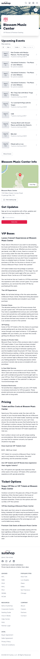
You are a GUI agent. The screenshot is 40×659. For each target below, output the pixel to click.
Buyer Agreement (7, 635)
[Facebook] (2, 561)
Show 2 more (7, 154)
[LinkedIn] (14, 561)
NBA (3, 580)
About (23, 606)
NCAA (3, 596)
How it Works (6, 616)
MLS (2, 590)
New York (24, 577)
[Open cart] (29, 2)
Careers (23, 609)
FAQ (3, 622)
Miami (23, 583)
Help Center (5, 619)
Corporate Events (7, 609)
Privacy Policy (6, 641)
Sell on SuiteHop (7, 606)
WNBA (3, 593)
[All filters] (3, 47)
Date (8, 47)
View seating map (11, 199)
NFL (2, 577)
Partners (23, 612)
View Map (32, 184)
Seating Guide (6, 612)
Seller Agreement (7, 638)
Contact (24, 616)
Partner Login (6, 626)
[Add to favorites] (36, 10)
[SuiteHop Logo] (6, 3)
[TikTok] (10, 561)
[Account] (33, 2)
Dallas (23, 586)
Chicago (23, 593)
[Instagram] (6, 561)
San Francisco (25, 590)
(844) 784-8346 (7, 557)
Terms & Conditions (8, 645)
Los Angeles (25, 580)
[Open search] (25, 2)
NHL (3, 586)
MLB (3, 583)
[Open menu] (37, 2)
